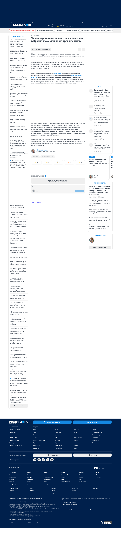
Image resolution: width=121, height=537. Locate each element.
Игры (87, 22)
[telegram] (34, 459)
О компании (13, 435)
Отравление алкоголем (48, 156)
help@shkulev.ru (20, 512)
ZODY (74, 22)
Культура (57, 435)
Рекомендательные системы (68, 506)
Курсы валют (68, 22)
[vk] (39, 459)
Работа (76, 440)
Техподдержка (13, 443)
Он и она (76, 429)
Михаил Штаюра (41, 150)
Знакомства (24, 22)
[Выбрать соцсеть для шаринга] (83, 49)
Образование (58, 448)
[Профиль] (111, 26)
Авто (34, 429)
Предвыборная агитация (16, 445)
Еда (34, 443)
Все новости (18, 37)
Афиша (53, 22)
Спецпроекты (96, 443)
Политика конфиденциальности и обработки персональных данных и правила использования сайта (85, 509)
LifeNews (60, 58)
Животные (36, 445)
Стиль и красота (97, 432)
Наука (56, 443)
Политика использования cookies (69, 504)
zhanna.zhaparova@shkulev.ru (16, 516)
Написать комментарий (42, 49)
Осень (75, 432)
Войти (37, 191)
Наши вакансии (14, 440)
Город (35, 437)
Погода (31, 22)
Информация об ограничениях (68, 502)
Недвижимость (14, 22)
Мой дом (57, 440)
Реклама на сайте (14, 429)
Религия (76, 445)
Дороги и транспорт (39, 440)
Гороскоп (59, 22)
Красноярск (35, 156)
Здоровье (36, 448)
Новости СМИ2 (36, 202)
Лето (56, 437)
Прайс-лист (12, 432)
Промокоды (80, 22)
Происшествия (78, 437)
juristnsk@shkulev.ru (47, 511)
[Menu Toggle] (10, 26)
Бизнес (35, 432)
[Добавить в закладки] (79, 49)
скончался (57, 73)
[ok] (43, 459)
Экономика (95, 440)
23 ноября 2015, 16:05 (36, 45)
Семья (75, 448)
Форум (37, 22)
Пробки (61, 26)
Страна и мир (96, 435)
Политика (76, 435)
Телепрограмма (45, 22)
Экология (95, 437)
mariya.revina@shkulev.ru (15, 519)
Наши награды (13, 437)
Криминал (58, 432)
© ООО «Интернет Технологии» (35, 522)
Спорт (94, 429)
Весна (35, 435)
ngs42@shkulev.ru (28, 510)
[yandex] (52, 459)
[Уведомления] (107, 26)
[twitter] (47, 459)
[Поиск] (103, 26)
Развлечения (77, 443)
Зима (56, 429)
